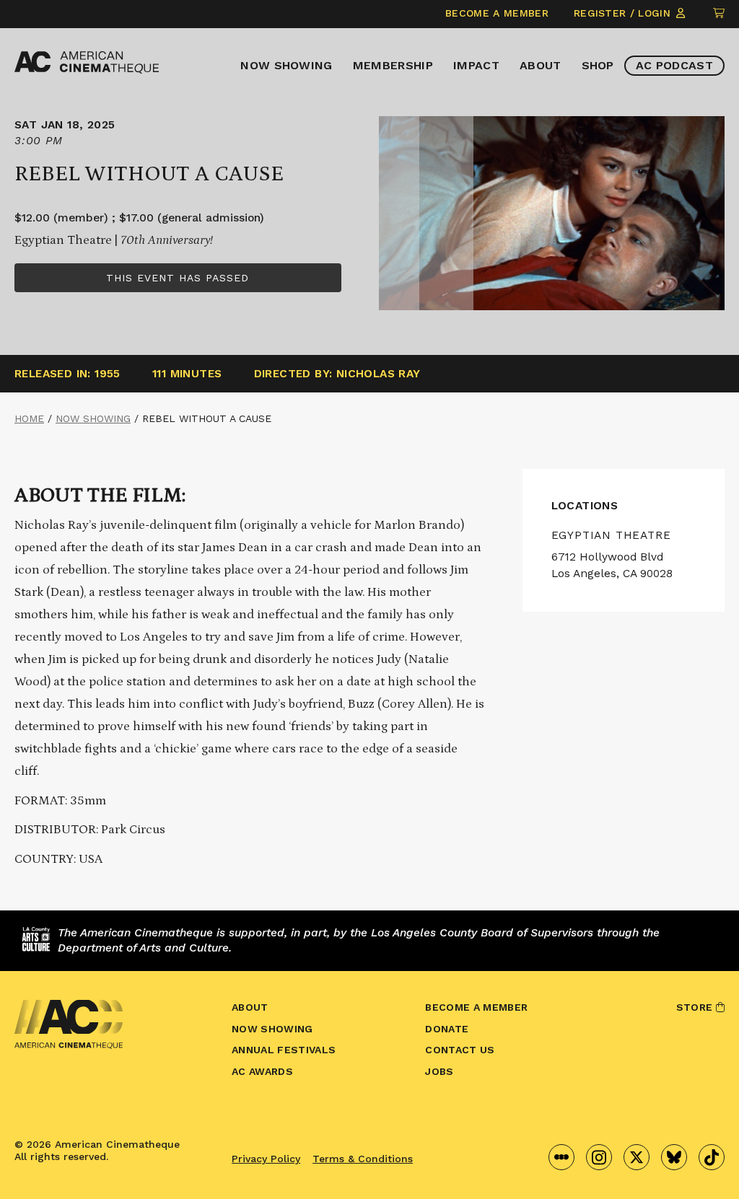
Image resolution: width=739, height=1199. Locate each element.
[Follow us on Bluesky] (674, 1157)
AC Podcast (674, 65)
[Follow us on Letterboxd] (561, 1157)
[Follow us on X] (637, 1157)
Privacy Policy (266, 1158)
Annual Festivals (284, 1049)
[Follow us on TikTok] (712, 1157)
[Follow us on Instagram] (599, 1157)
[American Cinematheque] (86, 62)
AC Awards (262, 1071)
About (540, 65)
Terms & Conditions (362, 1158)
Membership (393, 65)
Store (696, 1007)
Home (29, 418)
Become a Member (496, 13)
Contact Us (459, 1049)
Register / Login (624, 13)
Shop (598, 65)
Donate (446, 1029)
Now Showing (286, 65)
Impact (476, 65)
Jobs (439, 1071)
